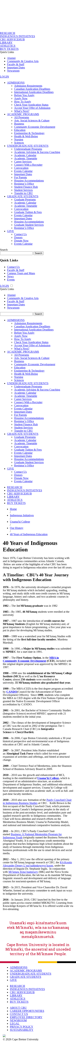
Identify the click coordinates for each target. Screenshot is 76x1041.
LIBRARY (6, 42)
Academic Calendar (25, 155)
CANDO (11, 691)
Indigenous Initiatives (22, 515)
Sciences (19, 142)
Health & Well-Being (26, 136)
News (10, 276)
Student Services (23, 190)
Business (19, 123)
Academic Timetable (25, 158)
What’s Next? (21, 111)
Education (19, 130)
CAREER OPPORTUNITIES (27, 1010)
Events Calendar (23, 171)
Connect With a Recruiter (28, 164)
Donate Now (21, 240)
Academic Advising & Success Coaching (37, 152)
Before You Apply (24, 95)
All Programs (21, 117)
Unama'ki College (20, 521)
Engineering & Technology (29, 133)
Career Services (23, 161)
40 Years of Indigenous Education (29, 534)
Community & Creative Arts (23, 61)
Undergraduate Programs (28, 148)
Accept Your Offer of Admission (32, 107)
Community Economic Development (34, 126)
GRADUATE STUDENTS (22, 196)
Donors (18, 237)
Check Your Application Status (31, 104)
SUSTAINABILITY (21, 1029)
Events (11, 279)
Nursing (18, 139)
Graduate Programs (25, 199)
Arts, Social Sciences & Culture (31, 120)
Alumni (11, 58)
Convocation (21, 167)
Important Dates (16, 67)
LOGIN (4, 76)
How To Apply (22, 101)
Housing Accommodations (29, 180)
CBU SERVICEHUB (12, 39)
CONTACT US (19, 1014)
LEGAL (14, 1023)
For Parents (20, 177)
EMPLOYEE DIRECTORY (26, 1017)
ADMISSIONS (16, 82)
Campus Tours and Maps (21, 273)
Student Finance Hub (26, 186)
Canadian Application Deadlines (32, 88)
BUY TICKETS (9, 48)
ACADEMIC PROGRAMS (23, 114)
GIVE (10, 231)
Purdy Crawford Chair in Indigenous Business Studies (37, 801)
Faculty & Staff (15, 64)
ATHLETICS (7, 45)
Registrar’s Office (24, 183)
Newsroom (13, 70)
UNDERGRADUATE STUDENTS (27, 145)
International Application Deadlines (34, 92)
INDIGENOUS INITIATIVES (17, 36)
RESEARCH (7, 33)
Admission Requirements (28, 85)
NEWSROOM (18, 1020)
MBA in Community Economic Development (31, 659)
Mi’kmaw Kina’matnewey (23, 871)
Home (13, 509)
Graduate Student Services (29, 224)
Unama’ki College (48, 778)
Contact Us (20, 234)
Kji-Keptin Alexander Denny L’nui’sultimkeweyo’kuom (37, 864)
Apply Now (21, 98)
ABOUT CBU (18, 1007)
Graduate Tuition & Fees (28, 212)
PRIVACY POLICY (21, 1026)
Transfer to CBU (23, 193)
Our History (16, 527)
